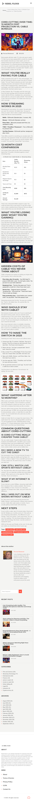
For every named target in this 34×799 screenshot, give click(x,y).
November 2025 (8, 719)
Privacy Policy (7, 782)
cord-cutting (9, 529)
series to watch (8, 680)
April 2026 (7, 709)
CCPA (5, 785)
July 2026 (7, 703)
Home (4, 10)
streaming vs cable (7, 534)
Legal (5, 686)
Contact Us (6, 789)
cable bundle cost (20, 529)
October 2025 (8, 721)
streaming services (7, 532)
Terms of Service (8, 778)
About (5, 774)
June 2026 (7, 705)
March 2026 (7, 711)
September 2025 (8, 723)
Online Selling (7, 684)
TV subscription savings (21, 532)
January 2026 (8, 715)
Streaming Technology (10, 673)
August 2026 (7, 701)
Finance (6, 678)
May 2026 (7, 707)
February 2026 (8, 713)
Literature (6, 688)
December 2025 (8, 717)
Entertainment (8, 676)
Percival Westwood (8, 53)
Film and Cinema (9, 671)
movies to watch (8, 682)
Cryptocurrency (8, 690)
